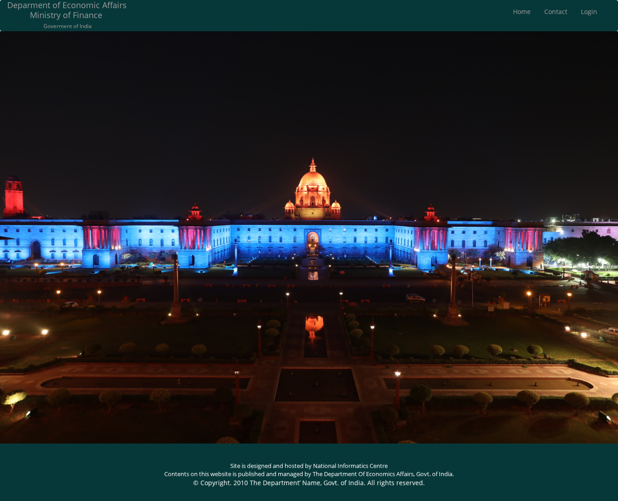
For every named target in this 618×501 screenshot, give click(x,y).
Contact (555, 11)
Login (589, 11)
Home (522, 11)
